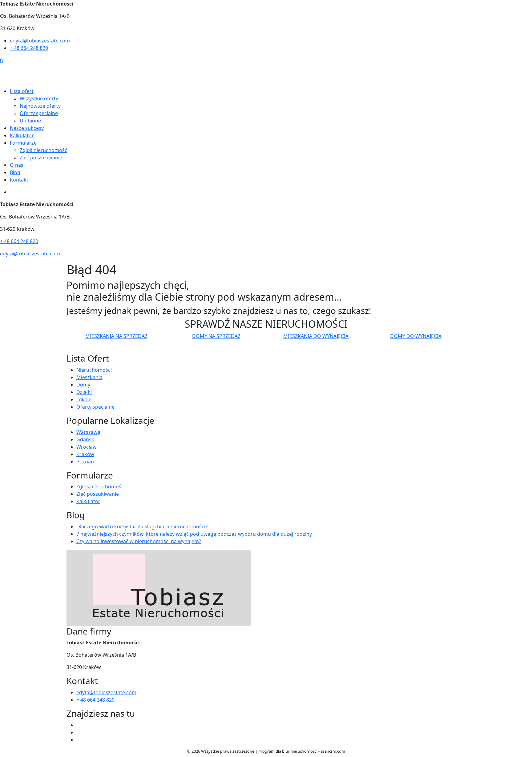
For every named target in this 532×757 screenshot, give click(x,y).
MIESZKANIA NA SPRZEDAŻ (116, 336)
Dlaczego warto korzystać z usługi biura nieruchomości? (142, 526)
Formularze (23, 142)
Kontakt (19, 179)
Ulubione (30, 120)
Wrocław (86, 446)
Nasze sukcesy (27, 128)
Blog (15, 172)
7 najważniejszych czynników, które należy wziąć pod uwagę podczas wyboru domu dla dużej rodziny (194, 534)
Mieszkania (89, 377)
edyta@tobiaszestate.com (40, 40)
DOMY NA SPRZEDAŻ (216, 336)
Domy (83, 384)
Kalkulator (22, 135)
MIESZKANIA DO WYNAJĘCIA (316, 336)
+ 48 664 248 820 (29, 48)
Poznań (85, 461)
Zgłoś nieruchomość (43, 150)
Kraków (85, 454)
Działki (84, 392)
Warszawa (88, 432)
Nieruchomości (94, 369)
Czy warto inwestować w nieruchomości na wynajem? (138, 541)
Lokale (83, 399)
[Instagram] (78, 739)
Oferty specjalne (39, 113)
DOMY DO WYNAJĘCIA (415, 336)
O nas (16, 165)
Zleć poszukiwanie (41, 157)
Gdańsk (85, 439)
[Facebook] (78, 725)
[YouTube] (78, 732)
